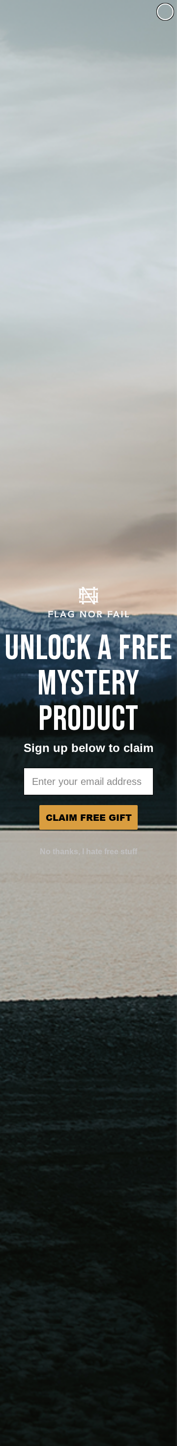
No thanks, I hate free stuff (88, 851)
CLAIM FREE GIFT (89, 817)
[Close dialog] (165, 12)
